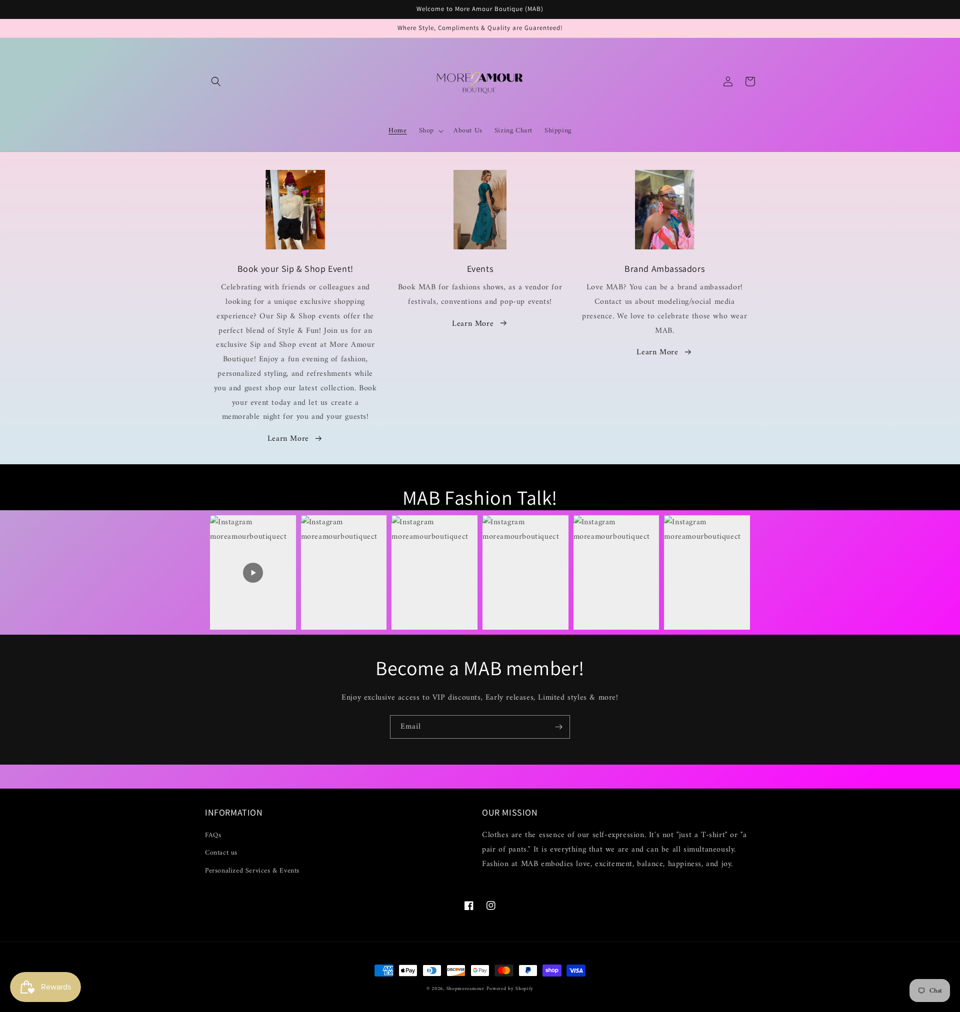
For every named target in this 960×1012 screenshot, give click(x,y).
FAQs (213, 835)
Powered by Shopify (510, 989)
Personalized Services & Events (252, 871)
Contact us (221, 853)
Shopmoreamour (465, 989)
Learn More (288, 439)
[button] (216, 81)
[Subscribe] (559, 727)
